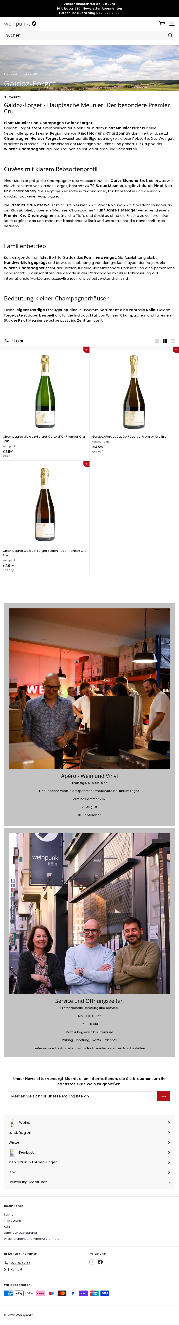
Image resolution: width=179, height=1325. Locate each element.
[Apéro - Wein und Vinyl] (89, 688)
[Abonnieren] (163, 1096)
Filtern (17, 340)
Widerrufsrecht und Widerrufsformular (32, 1239)
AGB (7, 1227)
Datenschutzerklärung (20, 1233)
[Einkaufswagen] (161, 24)
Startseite (10, 73)
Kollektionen (31, 73)
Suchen (9, 1214)
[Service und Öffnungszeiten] (89, 913)
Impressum (12, 1221)
